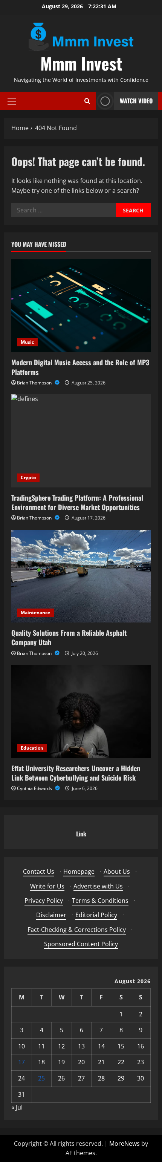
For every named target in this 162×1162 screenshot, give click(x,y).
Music (27, 342)
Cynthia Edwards (35, 788)
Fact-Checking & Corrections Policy (77, 929)
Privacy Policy (43, 900)
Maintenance (35, 612)
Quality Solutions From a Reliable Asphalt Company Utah (69, 637)
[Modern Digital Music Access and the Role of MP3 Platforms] (81, 305)
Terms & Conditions (100, 900)
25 (41, 1078)
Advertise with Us (98, 886)
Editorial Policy (96, 915)
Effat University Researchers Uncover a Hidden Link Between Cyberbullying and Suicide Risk (75, 772)
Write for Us (47, 886)
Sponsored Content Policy (81, 944)
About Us (117, 871)
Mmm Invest (81, 63)
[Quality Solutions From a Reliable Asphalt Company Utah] (81, 576)
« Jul (17, 1107)
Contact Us (38, 871)
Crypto (28, 477)
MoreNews (124, 1143)
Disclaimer (51, 915)
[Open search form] (87, 101)
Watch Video (136, 100)
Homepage (79, 871)
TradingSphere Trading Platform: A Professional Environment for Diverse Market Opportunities (77, 502)
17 (21, 1062)
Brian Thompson (35, 383)
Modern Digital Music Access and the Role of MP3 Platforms (80, 367)
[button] (12, 101)
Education (32, 748)
